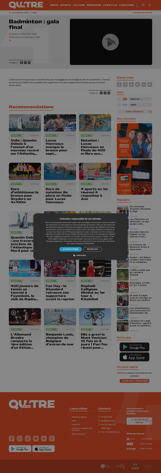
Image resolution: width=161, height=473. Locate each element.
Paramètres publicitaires (54, 241)
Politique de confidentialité (85, 244)
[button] (80, 255)
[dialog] (80, 236)
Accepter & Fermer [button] (70, 249)
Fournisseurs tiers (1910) (62, 232)
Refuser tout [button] (92, 249)
